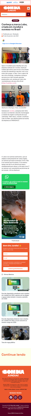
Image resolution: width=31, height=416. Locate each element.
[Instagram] (15, 397)
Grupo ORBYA (11, 413)
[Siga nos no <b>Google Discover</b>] (3, 40)
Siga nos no (12, 43)
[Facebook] (11, 397)
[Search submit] (28, 14)
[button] (28, 8)
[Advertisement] (15, 139)
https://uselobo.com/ (9, 83)
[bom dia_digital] (14, 238)
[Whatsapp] (20, 397)
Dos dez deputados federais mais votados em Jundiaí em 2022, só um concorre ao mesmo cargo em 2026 (15, 320)
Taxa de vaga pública (8, 342)
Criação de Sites (19, 413)
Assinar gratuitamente (16, 268)
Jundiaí (15, 20)
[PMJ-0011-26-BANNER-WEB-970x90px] (15, 3)
